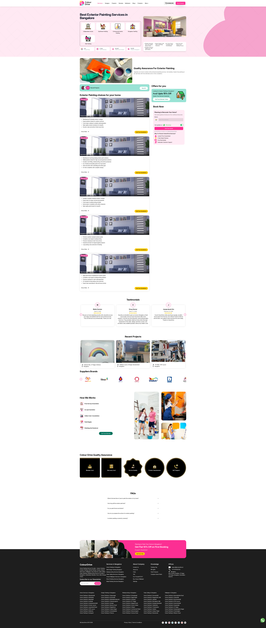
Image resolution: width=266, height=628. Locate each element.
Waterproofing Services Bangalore (115, 572)
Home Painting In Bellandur (86, 611)
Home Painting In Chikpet (128, 607)
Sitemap (135, 581)
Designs (107, 3)
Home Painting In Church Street (130, 605)
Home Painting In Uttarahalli (172, 597)
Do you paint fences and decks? (116, 508)
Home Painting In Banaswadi (151, 613)
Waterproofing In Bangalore (129, 592)
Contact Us (136, 567)
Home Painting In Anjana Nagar (109, 609)
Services (100, 3)
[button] (157, 119)
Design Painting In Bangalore (108, 592)
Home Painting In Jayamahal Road (88, 607)
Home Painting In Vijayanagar (108, 595)
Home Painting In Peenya (107, 613)
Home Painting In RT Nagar (129, 601)
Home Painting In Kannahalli (108, 597)
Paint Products (154, 572)
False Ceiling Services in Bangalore (115, 574)
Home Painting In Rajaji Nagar (129, 597)
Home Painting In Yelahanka (151, 605)
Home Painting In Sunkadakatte (109, 611)
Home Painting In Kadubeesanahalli (88, 603)
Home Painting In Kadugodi (86, 613)
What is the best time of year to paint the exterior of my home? (123, 498)
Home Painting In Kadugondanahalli (152, 603)
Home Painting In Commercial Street (131, 609)
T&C (134, 574)
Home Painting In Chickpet (129, 599)
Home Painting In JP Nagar (171, 607)
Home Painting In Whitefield (87, 597)
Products (140, 3)
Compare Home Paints (156, 574)
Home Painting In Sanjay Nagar (151, 611)
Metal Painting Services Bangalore (115, 581)
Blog (134, 3)
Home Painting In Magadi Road (130, 603)
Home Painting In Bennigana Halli (152, 601)
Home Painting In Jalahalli (150, 599)
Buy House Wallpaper (138, 579)
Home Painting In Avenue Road (130, 613)
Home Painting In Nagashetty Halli (152, 597)
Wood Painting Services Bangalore (115, 579)
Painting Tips (154, 567)
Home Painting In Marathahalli (87, 595)
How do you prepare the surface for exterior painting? (121, 513)
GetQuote (127, 3)
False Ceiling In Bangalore (150, 592)
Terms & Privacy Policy (172, 131)
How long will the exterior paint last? (116, 503)
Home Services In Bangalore (87, 592)
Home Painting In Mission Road (173, 613)
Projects (114, 3)
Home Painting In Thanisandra (151, 607)
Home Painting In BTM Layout (172, 601)
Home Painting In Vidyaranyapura (109, 601)
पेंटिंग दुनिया (153, 569)
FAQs (134, 572)
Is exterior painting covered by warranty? (118, 518)
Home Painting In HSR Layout (87, 609)
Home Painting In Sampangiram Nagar (174, 609)
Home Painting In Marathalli (86, 599)
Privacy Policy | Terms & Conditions (133, 622)
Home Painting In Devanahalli (151, 595)
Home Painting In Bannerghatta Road (174, 595)
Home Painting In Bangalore (113, 567)
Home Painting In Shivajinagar (129, 595)
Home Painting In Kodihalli (86, 601)
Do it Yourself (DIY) (138, 576)
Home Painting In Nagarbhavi (108, 607)
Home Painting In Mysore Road (109, 605)
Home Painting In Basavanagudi (130, 611)
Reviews (121, 3)
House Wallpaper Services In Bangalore (116, 576)
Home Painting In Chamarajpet (172, 611)
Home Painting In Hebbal (150, 609)
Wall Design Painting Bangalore (114, 569)
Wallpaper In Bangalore (171, 592)
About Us (135, 569)
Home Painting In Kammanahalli (173, 603)
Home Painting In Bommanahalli (173, 599)
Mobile (156, 117)
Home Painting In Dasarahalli (172, 605)
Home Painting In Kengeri (107, 603)
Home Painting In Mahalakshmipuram (110, 599)
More (146, 3)
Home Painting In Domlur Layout (88, 605)
